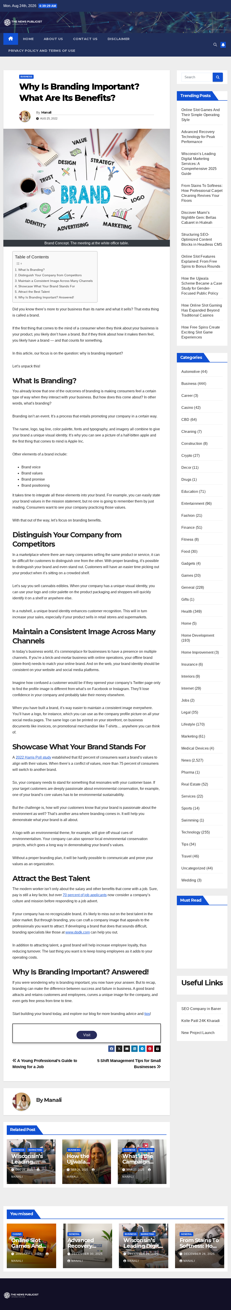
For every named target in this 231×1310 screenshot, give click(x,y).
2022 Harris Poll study (33, 757)
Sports (186, 808)
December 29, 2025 (143, 1253)
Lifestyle (188, 724)
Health (186, 611)
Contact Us (85, 39)
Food (185, 551)
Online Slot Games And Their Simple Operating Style (200, 115)
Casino (187, 408)
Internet (187, 688)
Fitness (187, 539)
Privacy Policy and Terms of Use (41, 51)
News (186, 760)
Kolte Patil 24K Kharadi (200, 1021)
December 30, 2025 (87, 1253)
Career (187, 396)
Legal (186, 712)
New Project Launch (198, 1033)
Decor (186, 467)
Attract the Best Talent (34, 291)
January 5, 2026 (29, 1253)
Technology (190, 832)
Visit (86, 1035)
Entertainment (192, 503)
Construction (191, 443)
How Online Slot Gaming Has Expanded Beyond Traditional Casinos (201, 310)
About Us (53, 39)
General (187, 587)
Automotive (190, 372)
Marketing (35, 1150)
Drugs (186, 479)
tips (147, 1014)
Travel (186, 856)
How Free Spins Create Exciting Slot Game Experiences (200, 332)
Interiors (188, 676)
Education (189, 491)
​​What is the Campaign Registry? (137, 1162)
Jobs (185, 700)
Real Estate (191, 784)
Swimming (190, 820)
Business (26, 76)
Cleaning (188, 431)
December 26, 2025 (199, 1253)
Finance (188, 527)
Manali (46, 112)
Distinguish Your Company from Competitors (50, 275)
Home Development (197, 635)
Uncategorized (193, 868)
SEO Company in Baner (201, 1009)
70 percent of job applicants (85, 895)
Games (187, 575)
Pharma (187, 772)
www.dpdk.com (77, 932)
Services (188, 796)
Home (28, 39)
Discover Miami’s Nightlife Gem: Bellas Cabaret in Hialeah (198, 217)
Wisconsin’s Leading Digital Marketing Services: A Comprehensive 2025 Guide (199, 164)
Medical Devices (195, 748)
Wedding (188, 880)
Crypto (186, 455)
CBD (185, 420)
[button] (215, 45)
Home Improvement (197, 652)
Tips (184, 844)
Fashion (188, 515)
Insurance (189, 664)
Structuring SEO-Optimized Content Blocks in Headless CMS (201, 239)
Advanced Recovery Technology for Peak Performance (198, 137)
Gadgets (188, 563)
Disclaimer (119, 39)
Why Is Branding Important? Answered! (46, 297)
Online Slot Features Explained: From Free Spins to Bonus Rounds (200, 261)
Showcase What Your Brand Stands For (46, 286)
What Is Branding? (31, 270)
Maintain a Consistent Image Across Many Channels (55, 281)
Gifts (185, 599)
